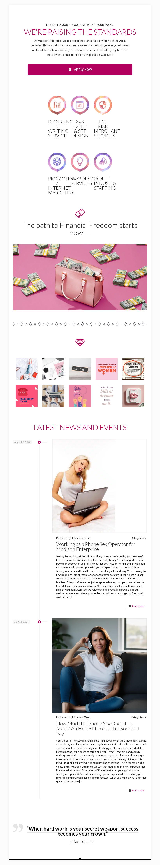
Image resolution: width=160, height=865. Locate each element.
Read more (138, 606)
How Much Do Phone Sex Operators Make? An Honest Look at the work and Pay (97, 728)
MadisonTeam (82, 538)
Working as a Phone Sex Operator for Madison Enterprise (95, 546)
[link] (80, 277)
